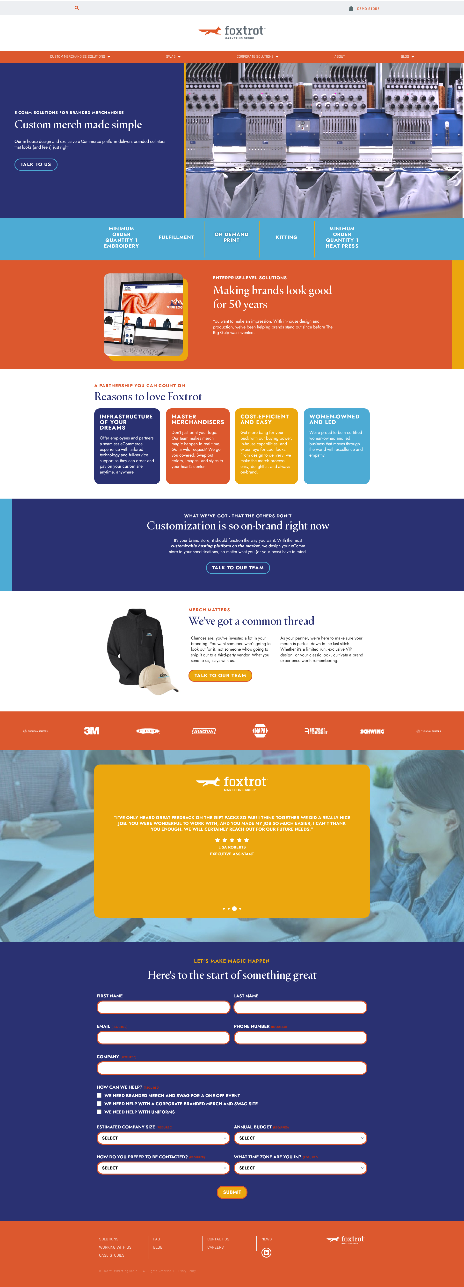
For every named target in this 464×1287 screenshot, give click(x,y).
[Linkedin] (266, 1253)
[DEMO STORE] (351, 8)
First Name (110, 996)
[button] (76, 8)
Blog (405, 56)
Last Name (246, 996)
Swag (171, 56)
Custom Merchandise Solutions (77, 56)
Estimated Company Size (134, 1127)
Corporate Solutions (255, 56)
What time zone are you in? (276, 1157)
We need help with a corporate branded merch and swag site (181, 1103)
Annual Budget (261, 1127)
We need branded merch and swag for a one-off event (172, 1095)
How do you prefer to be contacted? (151, 1157)
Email (112, 1026)
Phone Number (260, 1026)
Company (116, 1056)
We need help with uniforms (139, 1112)
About (339, 56)
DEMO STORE (368, 8)
